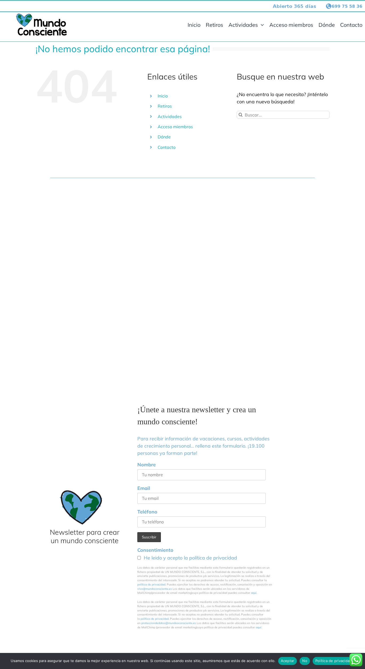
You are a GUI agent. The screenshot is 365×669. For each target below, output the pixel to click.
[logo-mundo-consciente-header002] (41, 16)
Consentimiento (155, 550)
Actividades (170, 116)
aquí (254, 593)
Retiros (165, 106)
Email (143, 488)
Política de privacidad (333, 661)
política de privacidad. (151, 584)
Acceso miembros (175, 126)
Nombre (146, 465)
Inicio (163, 96)
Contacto (167, 147)
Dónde (164, 136)
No (304, 661)
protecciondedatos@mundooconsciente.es (168, 623)
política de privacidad (213, 558)
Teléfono (147, 512)
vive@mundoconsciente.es (155, 589)
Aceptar (287, 661)
